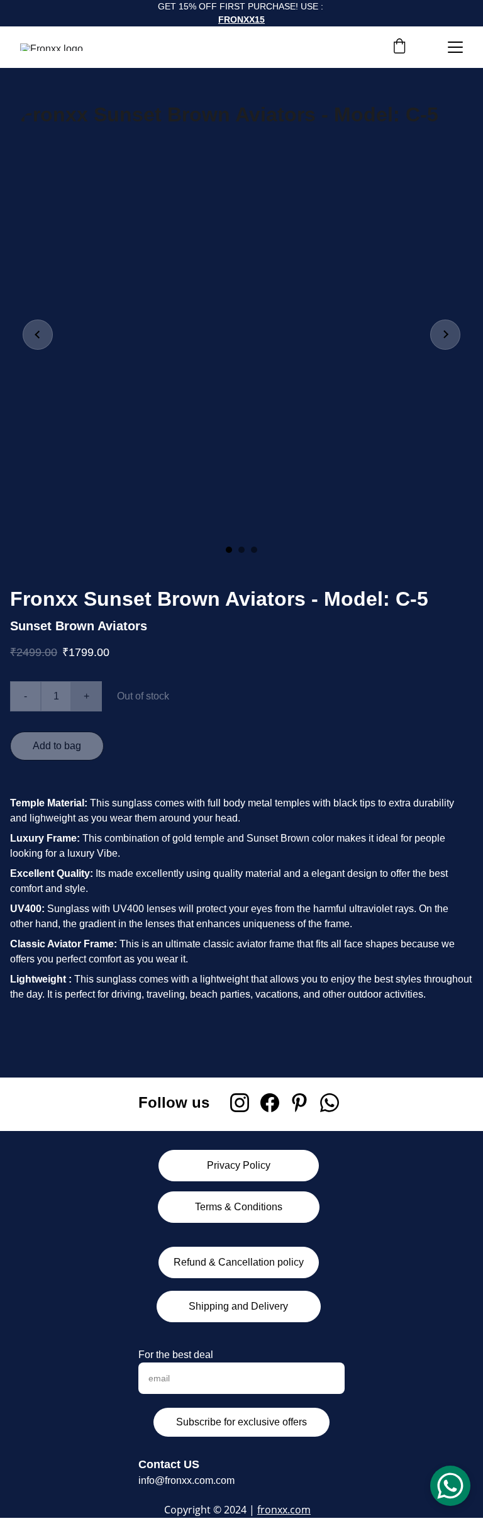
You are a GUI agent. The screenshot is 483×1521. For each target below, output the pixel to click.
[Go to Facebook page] (269, 1102)
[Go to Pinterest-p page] (299, 1102)
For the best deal (175, 1354)
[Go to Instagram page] (239, 1102)
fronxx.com (284, 1510)
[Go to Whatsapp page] (329, 1102)
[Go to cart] (399, 47)
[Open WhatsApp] (450, 1486)
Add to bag (57, 745)
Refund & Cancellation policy (239, 1262)
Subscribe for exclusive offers (241, 1422)
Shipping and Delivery (238, 1306)
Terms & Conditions (238, 1206)
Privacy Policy (238, 1165)
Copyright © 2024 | (210, 1510)
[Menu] (455, 47)
